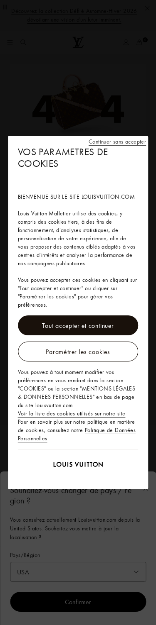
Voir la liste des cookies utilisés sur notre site (72, 413)
